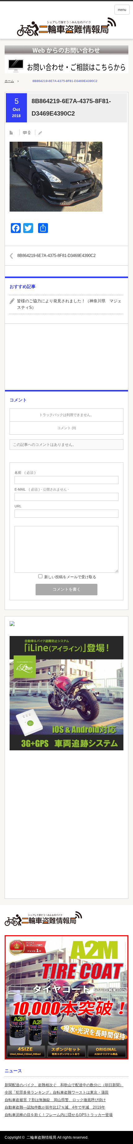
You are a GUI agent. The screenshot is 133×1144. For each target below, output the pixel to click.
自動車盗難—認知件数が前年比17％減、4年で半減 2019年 (55, 1107)
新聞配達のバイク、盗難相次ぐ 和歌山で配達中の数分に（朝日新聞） (64, 1085)
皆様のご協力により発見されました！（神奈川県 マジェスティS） (69, 304)
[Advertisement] (66, 359)
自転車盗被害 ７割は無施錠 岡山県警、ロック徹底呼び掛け (55, 1100)
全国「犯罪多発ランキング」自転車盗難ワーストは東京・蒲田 (57, 1092)
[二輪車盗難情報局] (66, 918)
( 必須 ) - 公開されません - (42, 489)
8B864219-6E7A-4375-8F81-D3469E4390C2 (56, 255)
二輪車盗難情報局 (41, 1137)
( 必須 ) (25, 472)
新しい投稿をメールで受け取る (70, 577)
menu (122, 9)
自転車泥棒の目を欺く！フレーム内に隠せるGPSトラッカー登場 (59, 1115)
